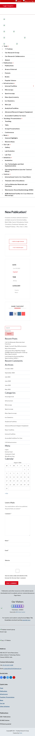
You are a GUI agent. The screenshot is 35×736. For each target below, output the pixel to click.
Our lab (2, 703)
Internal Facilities (11, 86)
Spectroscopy (10, 93)
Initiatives (7, 157)
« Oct (6, 493)
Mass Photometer (10, 348)
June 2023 (8, 381)
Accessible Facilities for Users (15, 115)
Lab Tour (8, 155)
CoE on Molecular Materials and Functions (16, 185)
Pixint (20, 733)
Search (19, 1)
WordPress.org (9, 456)
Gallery (7, 147)
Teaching (8, 121)
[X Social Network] (15, 314)
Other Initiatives (5, 706)
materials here (26, 620)
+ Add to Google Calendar (18, 241)
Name (7, 540)
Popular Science (10, 80)
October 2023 (9, 368)
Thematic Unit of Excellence (14, 180)
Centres (7, 174)
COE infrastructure (10, 442)
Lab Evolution (10, 151)
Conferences (9, 132)
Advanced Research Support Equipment (19, 112)
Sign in (33, 1)
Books (7, 77)
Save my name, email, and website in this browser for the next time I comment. (16, 577)
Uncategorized (9, 396)
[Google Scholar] (1, 677)
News (6, 135)
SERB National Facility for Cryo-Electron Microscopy (19, 194)
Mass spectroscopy (11, 413)
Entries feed (8, 452)
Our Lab (7, 144)
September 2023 (10, 373)
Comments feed (10, 454)
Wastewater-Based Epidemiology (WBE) (19, 190)
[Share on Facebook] (11, 314)
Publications (8, 63)
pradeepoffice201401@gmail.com (12, 668)
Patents (7, 73)
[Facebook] (4, 677)
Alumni (7, 60)
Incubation (8, 160)
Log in (6, 449)
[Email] (23, 314)
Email (7, 550)
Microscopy (9, 90)
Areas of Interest (11, 69)
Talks (7, 125)
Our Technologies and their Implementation (14, 165)
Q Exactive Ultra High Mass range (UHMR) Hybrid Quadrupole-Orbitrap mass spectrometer (16, 352)
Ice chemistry (9, 417)
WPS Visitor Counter (20, 612)
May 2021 (8, 389)
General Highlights (11, 138)
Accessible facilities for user (13, 438)
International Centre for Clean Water (18, 177)
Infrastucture (9, 401)
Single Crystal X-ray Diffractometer (16, 346)
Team (6, 46)
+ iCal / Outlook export (18, 247)
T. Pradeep (9, 49)
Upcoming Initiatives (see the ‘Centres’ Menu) (18, 170)
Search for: (8, 331)
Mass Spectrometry (12, 97)
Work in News (10, 142)
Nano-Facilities (9, 430)
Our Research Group (12, 52)
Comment (8, 513)
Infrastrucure (4, 694)
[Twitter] (7, 677)
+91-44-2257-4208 (7, 665)
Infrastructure (9, 83)
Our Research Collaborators (15, 56)
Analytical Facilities (11, 108)
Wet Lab (8, 104)
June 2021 (8, 385)
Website (7, 560)
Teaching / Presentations (12, 118)
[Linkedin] (19, 314)
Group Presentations (12, 129)
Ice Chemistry (10, 101)
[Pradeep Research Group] (17, 9)
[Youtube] (14, 677)
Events (17, 290)
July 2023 (7, 377)
